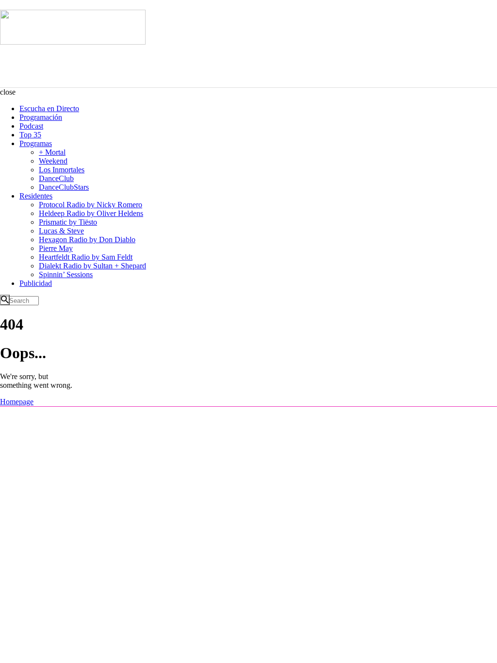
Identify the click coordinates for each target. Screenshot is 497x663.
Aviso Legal (410, 417)
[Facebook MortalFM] (34, 417)
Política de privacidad (455, 417)
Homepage (16, 402)
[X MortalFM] (48, 417)
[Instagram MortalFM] (20, 417)
